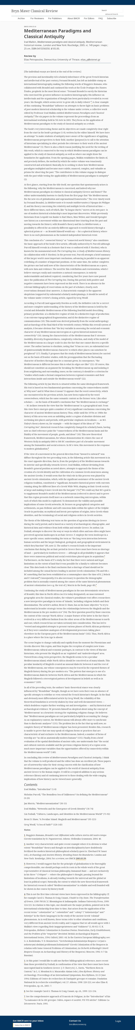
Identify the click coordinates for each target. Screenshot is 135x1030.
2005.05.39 (81, 858)
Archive (21, 18)
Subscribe (111, 18)
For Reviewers (37, 18)
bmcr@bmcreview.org (77, 1024)
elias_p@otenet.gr (90, 59)
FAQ (101, 18)
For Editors (89, 18)
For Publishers (55, 18)
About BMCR (74, 18)
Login (118, 1021)
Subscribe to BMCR (22, 1025)
